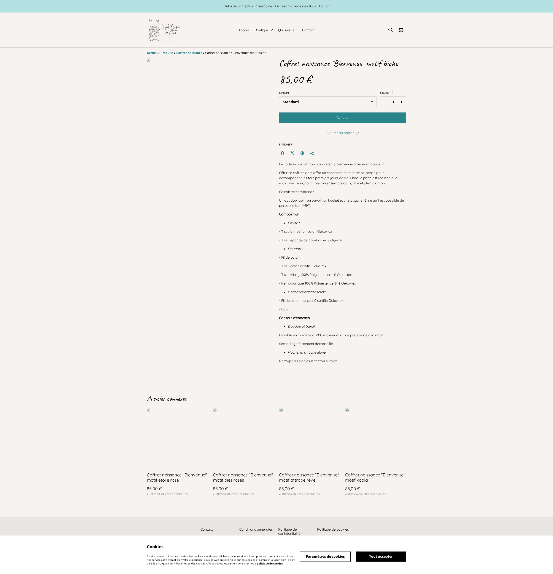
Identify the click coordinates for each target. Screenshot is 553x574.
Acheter (343, 117)
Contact (206, 529)
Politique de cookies (333, 529)
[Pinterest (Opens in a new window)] (302, 153)
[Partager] (312, 153)
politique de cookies (270, 563)
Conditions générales (256, 529)
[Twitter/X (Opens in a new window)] (292, 153)
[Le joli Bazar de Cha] (164, 30)
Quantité (386, 93)
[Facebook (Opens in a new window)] (282, 153)
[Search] (390, 30)
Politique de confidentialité (289, 531)
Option (284, 93)
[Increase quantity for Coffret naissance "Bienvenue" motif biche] (401, 101)
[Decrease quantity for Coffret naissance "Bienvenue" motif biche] (384, 101)
